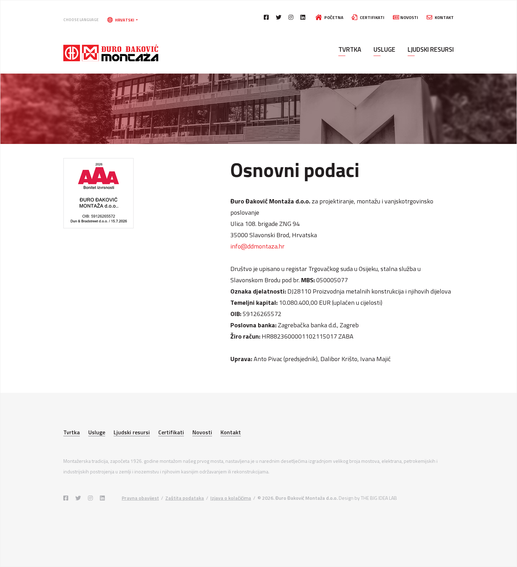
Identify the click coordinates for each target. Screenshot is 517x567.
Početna (333, 17)
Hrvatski (124, 20)
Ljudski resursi (431, 49)
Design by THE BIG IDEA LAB (368, 498)
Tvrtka (349, 49)
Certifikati (371, 17)
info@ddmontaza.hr (257, 246)
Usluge (384, 49)
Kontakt (444, 17)
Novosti (408, 17)
